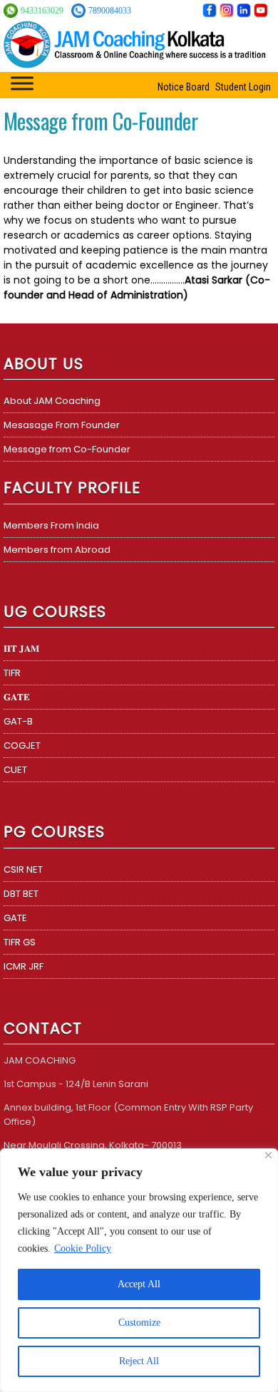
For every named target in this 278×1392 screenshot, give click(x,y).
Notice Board (184, 87)
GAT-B (18, 721)
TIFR (12, 673)
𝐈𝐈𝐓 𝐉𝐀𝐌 (21, 648)
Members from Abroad (57, 549)
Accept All (139, 1284)
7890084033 (109, 11)
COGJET (22, 745)
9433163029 (43, 11)
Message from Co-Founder (67, 449)
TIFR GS (20, 942)
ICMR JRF (23, 966)
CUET (15, 769)
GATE (15, 918)
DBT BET (21, 893)
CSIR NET (23, 869)
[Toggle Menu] (22, 83)
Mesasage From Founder (62, 425)
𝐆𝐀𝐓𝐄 (17, 697)
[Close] (268, 1155)
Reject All (139, 1361)
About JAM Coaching (52, 400)
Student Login (243, 87)
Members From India (51, 525)
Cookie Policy (82, 1248)
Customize (139, 1322)
